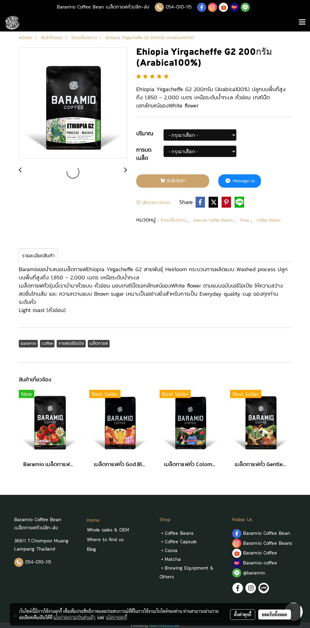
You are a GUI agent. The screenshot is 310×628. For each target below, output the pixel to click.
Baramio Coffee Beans (267, 543)
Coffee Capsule (181, 541)
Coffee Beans (268, 220)
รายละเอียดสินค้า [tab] (38, 255)
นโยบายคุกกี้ (116, 617)
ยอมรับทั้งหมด (274, 614)
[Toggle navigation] (302, 22)
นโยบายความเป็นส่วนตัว (74, 617)
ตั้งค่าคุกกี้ (242, 614)
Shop (245, 220)
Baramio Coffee (261, 552)
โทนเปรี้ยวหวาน (174, 220)
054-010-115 (179, 6)
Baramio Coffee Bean (266, 533)
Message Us (243, 181)
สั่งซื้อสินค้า (175, 181)
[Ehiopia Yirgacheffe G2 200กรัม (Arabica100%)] (73, 103)
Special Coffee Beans (213, 220)
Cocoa (171, 550)
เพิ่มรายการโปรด (155, 202)
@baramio (253, 572)
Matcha (173, 559)
